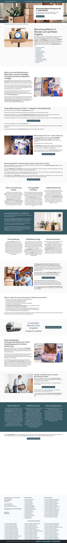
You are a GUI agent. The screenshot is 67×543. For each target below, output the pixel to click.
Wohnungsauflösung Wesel (30, 509)
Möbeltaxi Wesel (28, 513)
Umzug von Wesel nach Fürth (51, 528)
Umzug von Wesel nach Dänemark (52, 513)
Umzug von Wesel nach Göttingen (51, 537)
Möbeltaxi (39, 53)
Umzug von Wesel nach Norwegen (52, 500)
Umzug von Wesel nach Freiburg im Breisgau (34, 531)
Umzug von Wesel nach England (51, 505)
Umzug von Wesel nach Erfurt (31, 536)
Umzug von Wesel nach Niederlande (52, 509)
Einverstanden (38, 541)
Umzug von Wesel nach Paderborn (52, 524)
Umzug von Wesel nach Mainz (31, 533)
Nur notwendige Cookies (46, 541)
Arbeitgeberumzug (39, 55)
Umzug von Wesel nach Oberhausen (32, 537)
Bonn (58, 190)
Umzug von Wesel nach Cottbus (11, 529)
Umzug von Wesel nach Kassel (31, 539)
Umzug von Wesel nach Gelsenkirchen (32, 523)
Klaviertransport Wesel (29, 505)
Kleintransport (40, 147)
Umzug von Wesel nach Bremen (11, 528)
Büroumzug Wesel (28, 500)
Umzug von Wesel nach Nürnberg (12, 538)
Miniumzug (57, 146)
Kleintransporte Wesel (29, 511)
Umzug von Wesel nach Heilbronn (51, 531)
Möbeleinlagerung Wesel (30, 506)
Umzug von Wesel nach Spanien (51, 515)
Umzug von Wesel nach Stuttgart (11, 533)
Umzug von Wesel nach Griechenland (52, 506)
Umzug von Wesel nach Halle (30, 528)
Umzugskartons (46, 281)
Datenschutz (7, 513)
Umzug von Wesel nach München (11, 537)
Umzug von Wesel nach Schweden (51, 503)
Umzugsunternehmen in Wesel (19, 80)
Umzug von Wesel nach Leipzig (11, 527)
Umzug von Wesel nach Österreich (52, 511)
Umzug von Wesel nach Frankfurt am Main (13, 536)
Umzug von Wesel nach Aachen (31, 524)
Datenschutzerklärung (56, 541)
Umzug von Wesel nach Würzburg (51, 529)
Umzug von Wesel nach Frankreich (52, 510)
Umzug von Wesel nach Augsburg (12, 539)
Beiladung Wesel (28, 516)
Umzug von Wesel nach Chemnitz (31, 527)
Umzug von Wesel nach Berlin (11, 523)
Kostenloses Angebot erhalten (34, 120)
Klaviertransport (37, 391)
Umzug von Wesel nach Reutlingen (52, 538)
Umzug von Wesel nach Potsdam (11, 532)
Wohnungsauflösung (40, 51)
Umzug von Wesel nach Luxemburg (52, 499)
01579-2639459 (9, 503)
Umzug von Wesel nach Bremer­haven (52, 539)
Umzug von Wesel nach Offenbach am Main (53, 527)
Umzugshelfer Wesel (29, 514)
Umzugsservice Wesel (29, 499)
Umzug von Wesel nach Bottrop (51, 536)
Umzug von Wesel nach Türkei (51, 504)
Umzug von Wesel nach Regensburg (52, 523)
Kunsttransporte (37, 281)
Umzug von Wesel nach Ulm (50, 532)
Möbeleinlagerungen (40, 56)
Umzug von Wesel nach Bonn (11, 524)
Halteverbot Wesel (28, 504)
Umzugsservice (19, 24)
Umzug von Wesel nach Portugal (51, 514)
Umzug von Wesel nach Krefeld (31, 532)
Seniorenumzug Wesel (29, 508)
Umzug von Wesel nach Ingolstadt (51, 526)
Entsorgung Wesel (28, 510)
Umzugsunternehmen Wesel (10, 1)
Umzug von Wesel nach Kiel (30, 526)
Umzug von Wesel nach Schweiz (51, 516)
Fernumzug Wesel (28, 501)
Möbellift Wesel (28, 518)
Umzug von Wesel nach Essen (11, 526)
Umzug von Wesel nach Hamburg (11, 534)
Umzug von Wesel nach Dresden (11, 531)
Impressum (6, 512)
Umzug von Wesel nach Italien (51, 508)
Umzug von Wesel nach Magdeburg (32, 529)
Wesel (39, 61)
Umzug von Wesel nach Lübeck (31, 534)
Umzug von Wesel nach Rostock (31, 538)
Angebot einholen (40, 16)
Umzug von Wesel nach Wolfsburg (52, 534)
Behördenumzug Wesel (29, 515)
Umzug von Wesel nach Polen (51, 501)
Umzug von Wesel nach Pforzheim (52, 533)
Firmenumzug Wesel (29, 503)
